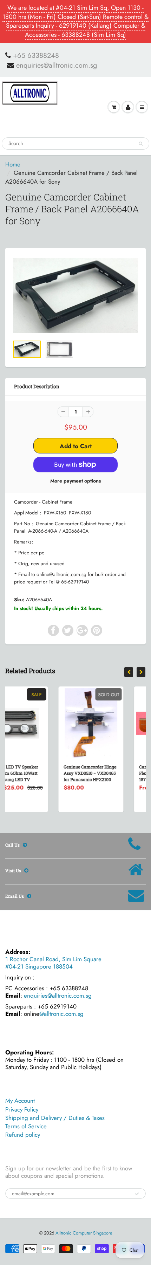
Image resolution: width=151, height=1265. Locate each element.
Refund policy (22, 1134)
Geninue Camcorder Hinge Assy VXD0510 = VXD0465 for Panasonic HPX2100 (44, 773)
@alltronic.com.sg (61, 1014)
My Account (20, 1100)
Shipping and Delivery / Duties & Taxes (55, 1118)
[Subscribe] (136, 1193)
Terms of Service (26, 1126)
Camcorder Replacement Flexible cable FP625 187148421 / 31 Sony (117, 773)
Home (12, 164)
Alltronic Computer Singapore (83, 1233)
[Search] (140, 143)
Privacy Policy (21, 1109)
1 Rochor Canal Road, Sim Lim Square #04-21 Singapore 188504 (53, 963)
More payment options (75, 480)
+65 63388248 (36, 56)
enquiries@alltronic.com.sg (56, 65)
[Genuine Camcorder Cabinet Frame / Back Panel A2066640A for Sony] (75, 295)
